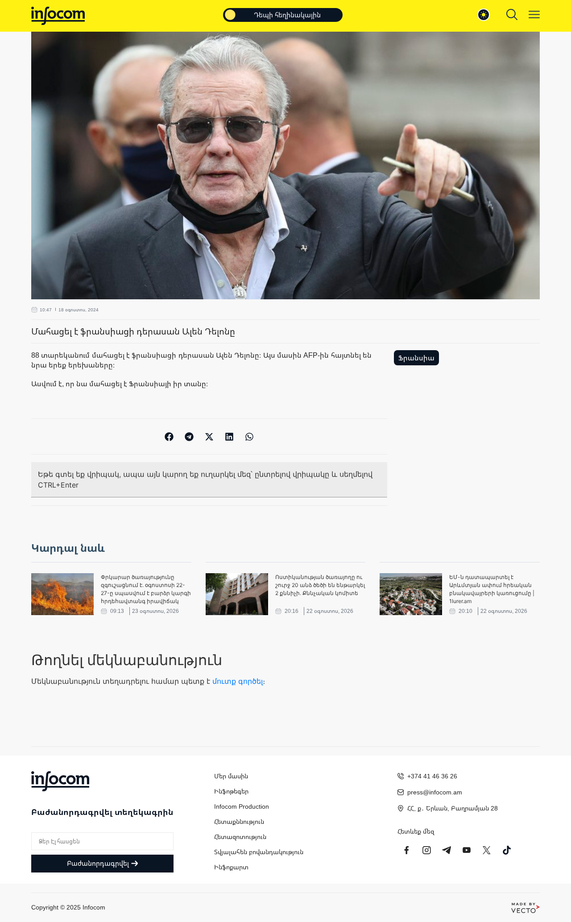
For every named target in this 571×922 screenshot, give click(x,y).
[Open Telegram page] (446, 850)
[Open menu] (534, 14)
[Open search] (511, 14)
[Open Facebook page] (406, 850)
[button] (169, 436)
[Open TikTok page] (507, 850)
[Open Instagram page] (426, 850)
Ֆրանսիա (416, 358)
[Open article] (62, 594)
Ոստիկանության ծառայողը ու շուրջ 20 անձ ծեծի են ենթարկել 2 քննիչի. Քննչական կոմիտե (320, 585)
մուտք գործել (237, 681)
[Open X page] (487, 850)
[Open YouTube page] (467, 850)
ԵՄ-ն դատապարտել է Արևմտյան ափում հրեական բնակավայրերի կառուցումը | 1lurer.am (491, 589)
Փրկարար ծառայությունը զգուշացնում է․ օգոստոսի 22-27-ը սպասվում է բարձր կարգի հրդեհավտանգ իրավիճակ (146, 589)
